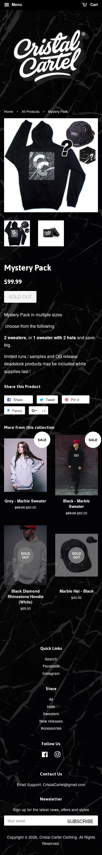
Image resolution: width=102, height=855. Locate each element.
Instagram (51, 673)
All (51, 699)
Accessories (51, 728)
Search (51, 659)
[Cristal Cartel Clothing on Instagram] (57, 755)
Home (8, 111)
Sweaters (51, 713)
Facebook (51, 666)
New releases (51, 721)
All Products (30, 111)
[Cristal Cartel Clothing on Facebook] (45, 755)
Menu (16, 4)
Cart (93, 4)
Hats (51, 706)
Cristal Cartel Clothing (58, 837)
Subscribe (80, 821)
